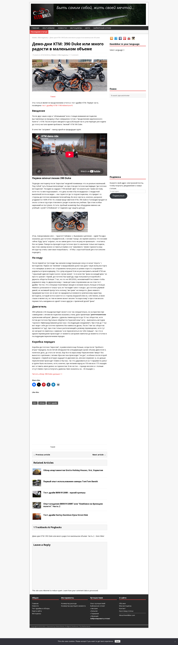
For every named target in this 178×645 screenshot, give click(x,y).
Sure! (117, 641)
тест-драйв (52, 403)
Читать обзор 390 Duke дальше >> (47, 374)
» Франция (94, 616)
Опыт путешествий (97, 603)
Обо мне (122, 603)
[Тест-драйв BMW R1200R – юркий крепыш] (37, 496)
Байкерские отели (102, 28)
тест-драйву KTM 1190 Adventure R (57, 105)
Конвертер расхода (69, 603)
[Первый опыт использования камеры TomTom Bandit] (37, 485)
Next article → (99, 454)
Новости (62, 28)
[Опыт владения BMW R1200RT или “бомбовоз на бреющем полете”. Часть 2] (37, 507)
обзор (42, 403)
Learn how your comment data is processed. (80, 590)
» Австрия (94, 608)
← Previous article (41, 454)
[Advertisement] (69, 425)
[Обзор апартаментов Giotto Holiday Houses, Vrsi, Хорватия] (37, 473)
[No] (175, 641)
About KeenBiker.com (127, 615)
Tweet (53, 96)
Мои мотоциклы (125, 606)
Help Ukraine (48, 28)
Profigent (68, 626)
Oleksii (53, 55)
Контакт (122, 608)
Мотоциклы (76, 28)
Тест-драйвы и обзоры (41, 608)
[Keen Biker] (89, 14)
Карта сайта (37, 611)
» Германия (94, 613)
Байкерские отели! (97, 606)
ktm (34, 403)
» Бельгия (93, 611)
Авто (87, 28)
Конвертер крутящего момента (73, 606)
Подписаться (118, 196)
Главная (35, 28)
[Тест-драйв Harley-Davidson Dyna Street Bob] (37, 518)
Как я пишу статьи (126, 611)
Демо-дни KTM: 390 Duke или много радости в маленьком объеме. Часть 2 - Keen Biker (68, 536)
